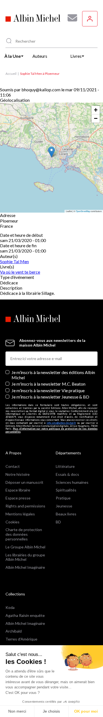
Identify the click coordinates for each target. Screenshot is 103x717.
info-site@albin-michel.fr (61, 422)
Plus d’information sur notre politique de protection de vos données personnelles (51, 430)
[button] (51, 152)
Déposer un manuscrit (24, 482)
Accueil (10, 74)
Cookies (12, 522)
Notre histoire (17, 474)
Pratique (63, 498)
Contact (12, 466)
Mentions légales (20, 514)
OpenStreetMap (83, 211)
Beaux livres (66, 514)
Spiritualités (66, 490)
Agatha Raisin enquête (25, 615)
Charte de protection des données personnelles (23, 534)
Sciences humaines (72, 482)
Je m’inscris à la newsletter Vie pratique (48, 390)
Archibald (13, 631)
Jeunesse (64, 506)
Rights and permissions (25, 506)
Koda (10, 607)
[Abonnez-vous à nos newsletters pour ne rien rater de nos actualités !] (70, 18)
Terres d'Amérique (21, 639)
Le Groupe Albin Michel (25, 547)
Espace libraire (17, 490)
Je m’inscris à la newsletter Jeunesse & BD (50, 396)
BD (58, 522)
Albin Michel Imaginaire (25, 567)
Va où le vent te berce (20, 271)
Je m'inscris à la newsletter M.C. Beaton (48, 383)
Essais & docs (67, 474)
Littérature (65, 466)
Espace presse (17, 498)
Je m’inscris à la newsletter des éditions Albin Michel (53, 375)
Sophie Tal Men (14, 261)
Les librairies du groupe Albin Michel (25, 557)
